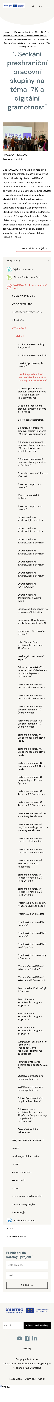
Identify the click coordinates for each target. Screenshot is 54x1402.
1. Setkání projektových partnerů (30, 365)
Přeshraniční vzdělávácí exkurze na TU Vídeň (30, 968)
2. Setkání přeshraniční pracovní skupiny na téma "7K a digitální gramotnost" (32, 430)
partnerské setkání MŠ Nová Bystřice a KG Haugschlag (30, 863)
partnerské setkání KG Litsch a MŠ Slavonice (30, 840)
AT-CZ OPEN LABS (22, 304)
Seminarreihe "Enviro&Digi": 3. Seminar (32, 990)
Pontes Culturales (22, 1172)
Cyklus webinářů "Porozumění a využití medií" (29, 597)
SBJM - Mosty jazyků (23, 1204)
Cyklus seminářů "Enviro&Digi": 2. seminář (31, 541)
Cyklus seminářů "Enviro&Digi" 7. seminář (30, 519)
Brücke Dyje (18, 1212)
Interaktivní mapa (16, 1236)
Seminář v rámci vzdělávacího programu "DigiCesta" (30, 1002)
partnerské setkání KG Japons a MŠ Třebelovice (31, 804)
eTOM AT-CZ (19, 328)
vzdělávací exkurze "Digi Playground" (31, 346)
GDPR (41, 1378)
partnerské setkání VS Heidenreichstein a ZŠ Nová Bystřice (30, 877)
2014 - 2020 (13, 1228)
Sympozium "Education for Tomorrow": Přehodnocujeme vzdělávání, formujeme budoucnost (32, 1047)
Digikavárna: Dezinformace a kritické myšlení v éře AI (32, 621)
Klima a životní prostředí (26, 277)
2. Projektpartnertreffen (31, 419)
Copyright (30, 1378)
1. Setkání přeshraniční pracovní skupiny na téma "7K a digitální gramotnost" (32, 377)
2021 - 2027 (13, 261)
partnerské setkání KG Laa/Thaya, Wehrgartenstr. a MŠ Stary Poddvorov (33, 827)
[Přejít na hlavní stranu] (27, 1313)
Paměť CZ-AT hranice (23, 296)
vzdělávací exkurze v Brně (32, 355)
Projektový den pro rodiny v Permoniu (32, 957)
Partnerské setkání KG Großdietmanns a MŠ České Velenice (30, 723)
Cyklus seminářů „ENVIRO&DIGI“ (27, 585)
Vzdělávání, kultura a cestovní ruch (29, 287)
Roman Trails (19, 1180)
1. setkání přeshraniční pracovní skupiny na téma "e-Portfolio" (32, 408)
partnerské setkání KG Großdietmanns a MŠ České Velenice (30, 709)
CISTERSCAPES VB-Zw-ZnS (27, 312)
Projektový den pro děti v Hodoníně (32, 923)
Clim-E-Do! (18, 320)
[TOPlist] (5, 1387)
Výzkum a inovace (23, 269)
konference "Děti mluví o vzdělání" (31, 633)
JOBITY (16, 1164)
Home (6, 32)
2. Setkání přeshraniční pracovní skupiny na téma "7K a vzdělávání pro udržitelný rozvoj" (32, 446)
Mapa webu (15, 1378)
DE (40, 6)
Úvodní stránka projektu (33, 248)
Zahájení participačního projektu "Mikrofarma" (30, 1100)
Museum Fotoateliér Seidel (27, 1196)
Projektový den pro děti (31, 913)
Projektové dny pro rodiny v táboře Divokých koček (32, 904)
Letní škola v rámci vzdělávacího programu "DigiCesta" (30, 645)
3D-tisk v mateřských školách (29, 497)
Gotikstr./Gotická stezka (25, 1156)
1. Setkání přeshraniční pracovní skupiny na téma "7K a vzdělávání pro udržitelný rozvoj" (32, 393)
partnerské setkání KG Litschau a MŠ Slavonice (31, 851)
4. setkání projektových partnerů (30, 508)
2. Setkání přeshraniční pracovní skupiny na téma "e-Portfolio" (32, 462)
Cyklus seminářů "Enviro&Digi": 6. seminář (31, 574)
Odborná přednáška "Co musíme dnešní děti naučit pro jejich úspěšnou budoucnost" (32, 672)
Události (19, 336)
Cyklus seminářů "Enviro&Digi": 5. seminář (31, 563)
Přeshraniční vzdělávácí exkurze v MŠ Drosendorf (31, 979)
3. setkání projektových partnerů (30, 486)
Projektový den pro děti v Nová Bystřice (32, 946)
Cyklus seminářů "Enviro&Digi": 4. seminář (31, 552)
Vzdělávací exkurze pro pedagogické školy (30, 1077)
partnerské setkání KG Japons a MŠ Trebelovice (31, 793)
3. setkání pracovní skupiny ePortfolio (33, 475)
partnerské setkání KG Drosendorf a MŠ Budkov (31, 686)
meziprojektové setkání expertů (30, 658)
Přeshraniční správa (24, 1220)
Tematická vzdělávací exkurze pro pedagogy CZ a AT (32, 1064)
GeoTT (15, 1148)
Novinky (27, 1348)
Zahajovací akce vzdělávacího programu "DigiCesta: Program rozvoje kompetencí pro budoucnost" (32, 1115)
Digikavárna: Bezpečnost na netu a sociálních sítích (33, 610)
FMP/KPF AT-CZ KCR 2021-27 (28, 1140)
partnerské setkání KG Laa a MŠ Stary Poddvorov (32, 815)
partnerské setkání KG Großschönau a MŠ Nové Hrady (31, 737)
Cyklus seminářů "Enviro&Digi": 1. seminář (30, 530)
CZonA (15, 1188)
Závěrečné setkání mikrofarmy (28, 1131)
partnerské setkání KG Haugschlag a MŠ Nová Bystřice (30, 780)
